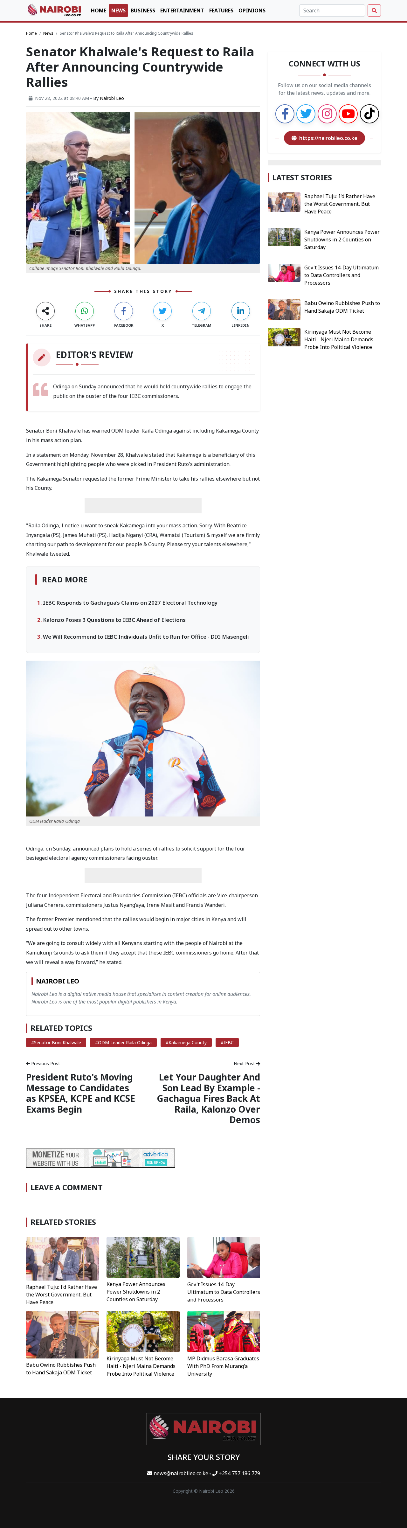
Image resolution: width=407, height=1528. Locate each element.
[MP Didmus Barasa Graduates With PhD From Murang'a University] (223, 1331)
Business (143, 10)
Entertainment (182, 10)
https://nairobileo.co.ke (328, 138)
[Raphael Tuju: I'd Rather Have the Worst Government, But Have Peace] (62, 1258)
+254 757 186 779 (238, 1473)
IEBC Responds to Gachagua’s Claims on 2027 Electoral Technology (130, 602)
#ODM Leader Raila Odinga (123, 1042)
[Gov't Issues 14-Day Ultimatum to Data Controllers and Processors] (223, 1256)
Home (98, 10)
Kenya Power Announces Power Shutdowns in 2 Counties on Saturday (136, 1292)
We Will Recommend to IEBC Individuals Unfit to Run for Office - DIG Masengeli (146, 636)
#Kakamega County (186, 1042)
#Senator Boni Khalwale (56, 1042)
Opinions (252, 10)
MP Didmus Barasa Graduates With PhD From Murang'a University (223, 1366)
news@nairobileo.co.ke (181, 1473)
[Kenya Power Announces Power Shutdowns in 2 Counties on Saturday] (143, 1256)
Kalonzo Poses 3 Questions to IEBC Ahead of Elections (114, 619)
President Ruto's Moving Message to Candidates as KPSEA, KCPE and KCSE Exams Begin (80, 1093)
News (118, 10)
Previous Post (45, 1063)
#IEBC (227, 1042)
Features (221, 10)
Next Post (245, 1063)
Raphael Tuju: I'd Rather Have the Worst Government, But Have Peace (61, 1294)
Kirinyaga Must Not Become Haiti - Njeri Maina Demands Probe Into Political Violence (141, 1366)
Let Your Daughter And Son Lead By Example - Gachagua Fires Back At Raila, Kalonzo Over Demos (208, 1098)
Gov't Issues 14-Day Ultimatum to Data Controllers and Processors (223, 1292)
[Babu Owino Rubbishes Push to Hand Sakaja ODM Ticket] (62, 1334)
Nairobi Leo (112, 98)
